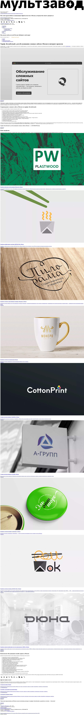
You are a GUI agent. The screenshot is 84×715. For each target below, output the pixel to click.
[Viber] (11, 22)
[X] (9, 22)
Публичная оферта (3, 707)
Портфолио (17, 13)
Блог (3, 32)
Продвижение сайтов (9, 13)
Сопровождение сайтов (8, 28)
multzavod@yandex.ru (10, 20)
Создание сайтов (3, 13)
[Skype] (19, 22)
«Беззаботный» (68, 46)
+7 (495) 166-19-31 (7, 19)
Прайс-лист (4, 26)
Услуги (3, 27)
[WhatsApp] (14, 22)
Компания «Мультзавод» (5, 23)
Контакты (21, 13)
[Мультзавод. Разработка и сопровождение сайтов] (4, 712)
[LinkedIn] (22, 22)
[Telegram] (6, 22)
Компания (4, 31)
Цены (14, 13)
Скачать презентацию (4, 17)
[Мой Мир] (17, 22)
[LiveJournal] (24, 22)
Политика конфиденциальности (5, 708)
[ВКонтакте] (1, 22)
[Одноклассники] (4, 22)
